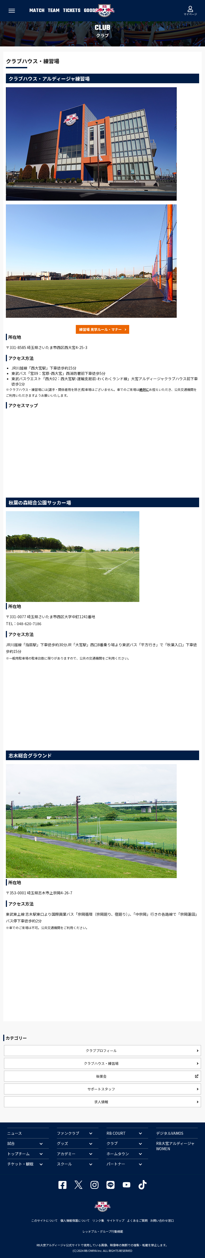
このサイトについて (44, 1220)
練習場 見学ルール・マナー (100, 329)
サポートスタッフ (101, 1089)
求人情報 (101, 1101)
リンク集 (98, 1220)
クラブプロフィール (101, 1050)
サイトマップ (115, 1220)
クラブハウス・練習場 (101, 1063)
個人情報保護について (75, 1220)
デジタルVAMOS (169, 1133)
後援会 (101, 1076)
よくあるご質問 (137, 1220)
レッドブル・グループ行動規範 (102, 1231)
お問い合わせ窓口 (162, 1220)
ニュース (14, 1133)
